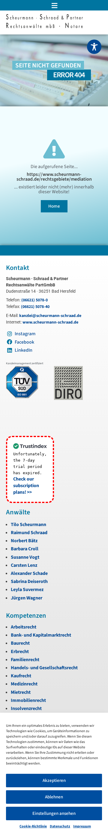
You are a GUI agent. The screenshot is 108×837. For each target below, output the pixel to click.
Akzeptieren (54, 780)
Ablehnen (54, 797)
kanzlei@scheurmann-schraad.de (50, 316)
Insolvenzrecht (26, 708)
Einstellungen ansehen (54, 813)
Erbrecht (20, 651)
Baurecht (20, 643)
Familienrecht (25, 659)
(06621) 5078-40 (35, 307)
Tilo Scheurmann (28, 524)
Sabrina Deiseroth (29, 581)
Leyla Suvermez (27, 589)
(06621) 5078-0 (34, 300)
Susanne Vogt (25, 557)
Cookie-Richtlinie (33, 826)
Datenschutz (60, 826)
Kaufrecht (21, 676)
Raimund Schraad (29, 532)
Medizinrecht (24, 684)
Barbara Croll (24, 549)
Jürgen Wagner (26, 598)
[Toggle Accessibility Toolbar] (94, 47)
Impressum (82, 826)
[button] (54, 5)
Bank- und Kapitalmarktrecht (41, 635)
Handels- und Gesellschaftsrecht (44, 667)
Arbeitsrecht (23, 627)
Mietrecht (21, 692)
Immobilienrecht (28, 700)
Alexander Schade (29, 573)
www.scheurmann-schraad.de (50, 322)
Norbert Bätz (24, 540)
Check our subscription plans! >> (26, 485)
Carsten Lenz (24, 565)
